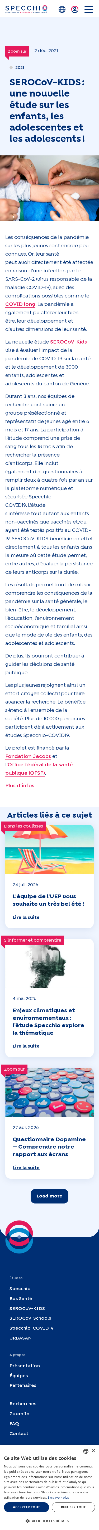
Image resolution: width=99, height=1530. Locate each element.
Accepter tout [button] (26, 1507)
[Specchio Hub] (26, 9)
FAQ (14, 1424)
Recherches (23, 1404)
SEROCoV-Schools (30, 1318)
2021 (19, 67)
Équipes (19, 1376)
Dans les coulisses (23, 826)
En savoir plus (58, 1497)
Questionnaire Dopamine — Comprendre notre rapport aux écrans (49, 1147)
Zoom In (19, 1414)
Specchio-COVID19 (32, 1328)
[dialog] (49, 1487)
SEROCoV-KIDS (27, 1309)
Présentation (25, 1366)
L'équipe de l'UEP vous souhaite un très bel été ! (48, 900)
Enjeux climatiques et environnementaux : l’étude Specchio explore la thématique (48, 1022)
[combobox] (85, 1451)
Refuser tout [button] (73, 1507)
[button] (49, 1521)
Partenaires (23, 1386)
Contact (19, 1434)
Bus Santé (21, 1299)
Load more (49, 1196)
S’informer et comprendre (32, 940)
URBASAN (21, 1338)
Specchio (20, 1289)
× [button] (93, 1451)
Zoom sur (17, 51)
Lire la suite (26, 918)
